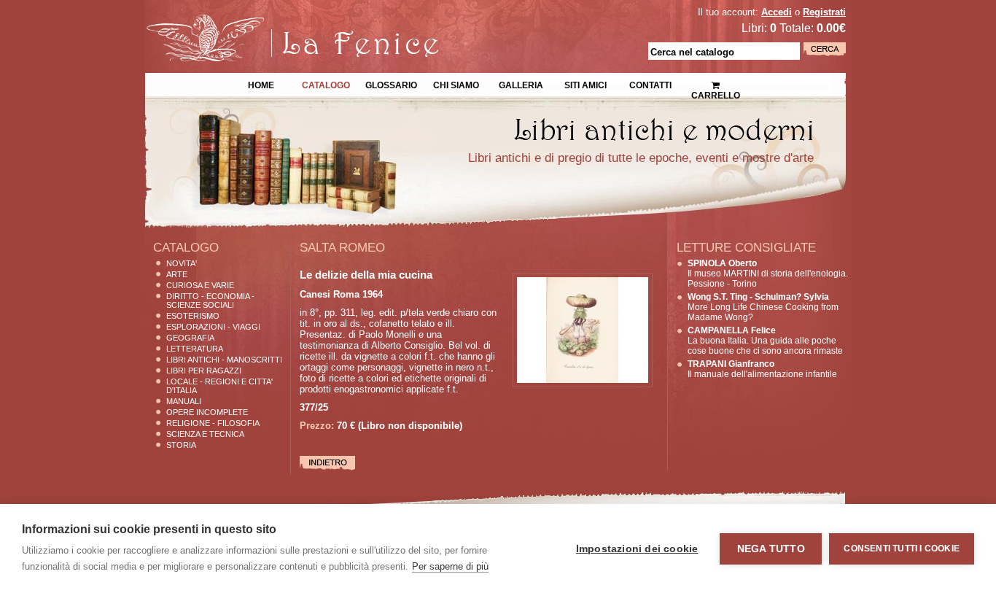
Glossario (391, 84)
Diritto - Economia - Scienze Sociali (210, 300)
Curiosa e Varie (200, 285)
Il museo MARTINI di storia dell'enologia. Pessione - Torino (768, 273)
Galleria (521, 84)
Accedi (776, 12)
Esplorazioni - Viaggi (213, 326)
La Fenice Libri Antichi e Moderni (272, 22)
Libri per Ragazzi (203, 370)
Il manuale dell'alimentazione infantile (762, 369)
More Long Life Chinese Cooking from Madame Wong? (763, 307)
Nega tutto (771, 548)
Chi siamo (456, 84)
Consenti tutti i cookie (902, 548)
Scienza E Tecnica (205, 434)
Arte (176, 274)
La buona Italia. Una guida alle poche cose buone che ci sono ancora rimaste (765, 340)
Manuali (183, 401)
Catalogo (326, 84)
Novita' (181, 263)
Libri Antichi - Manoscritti (224, 359)
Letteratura (194, 348)
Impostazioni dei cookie (637, 548)
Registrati (824, 12)
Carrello (715, 80)
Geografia (190, 337)
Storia (181, 445)
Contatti (650, 84)
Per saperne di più (450, 566)
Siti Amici (585, 84)
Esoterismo (192, 315)
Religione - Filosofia (213, 423)
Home (261, 84)
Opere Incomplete (207, 412)
